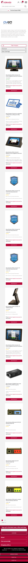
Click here (9, 549)
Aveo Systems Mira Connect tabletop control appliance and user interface (14, 153)
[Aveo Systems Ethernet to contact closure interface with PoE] (14, 489)
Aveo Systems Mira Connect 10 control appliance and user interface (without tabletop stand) (14, 346)
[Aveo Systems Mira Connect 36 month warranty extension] (14, 180)
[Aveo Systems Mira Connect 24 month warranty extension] (14, 219)
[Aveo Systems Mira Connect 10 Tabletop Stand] (14, 296)
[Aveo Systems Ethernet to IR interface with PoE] (14, 450)
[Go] (25, 6)
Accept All (14, 560)
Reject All (14, 557)
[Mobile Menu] (26, 2)
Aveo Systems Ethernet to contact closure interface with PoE (13, 500)
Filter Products (14, 45)
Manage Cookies (14, 554)
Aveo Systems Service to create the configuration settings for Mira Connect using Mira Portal (14, 114)
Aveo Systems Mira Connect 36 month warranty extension (13, 191)
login (10, 85)
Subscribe (14, 533)
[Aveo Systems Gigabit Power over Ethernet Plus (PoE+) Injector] (14, 373)
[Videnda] (6, 2)
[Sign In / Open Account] (18, 2)
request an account (16, 85)
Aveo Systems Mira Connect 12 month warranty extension (13, 268)
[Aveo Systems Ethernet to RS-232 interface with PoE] (14, 412)
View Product (14, 90)
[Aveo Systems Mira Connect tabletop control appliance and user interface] (14, 142)
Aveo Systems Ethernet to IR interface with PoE (12, 461)
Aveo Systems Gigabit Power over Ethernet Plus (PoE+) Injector (13, 384)
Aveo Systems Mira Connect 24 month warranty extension (13, 230)
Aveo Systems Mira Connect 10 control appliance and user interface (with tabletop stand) (14, 76)
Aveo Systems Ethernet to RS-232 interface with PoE (13, 423)
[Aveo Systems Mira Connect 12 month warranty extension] (14, 257)
